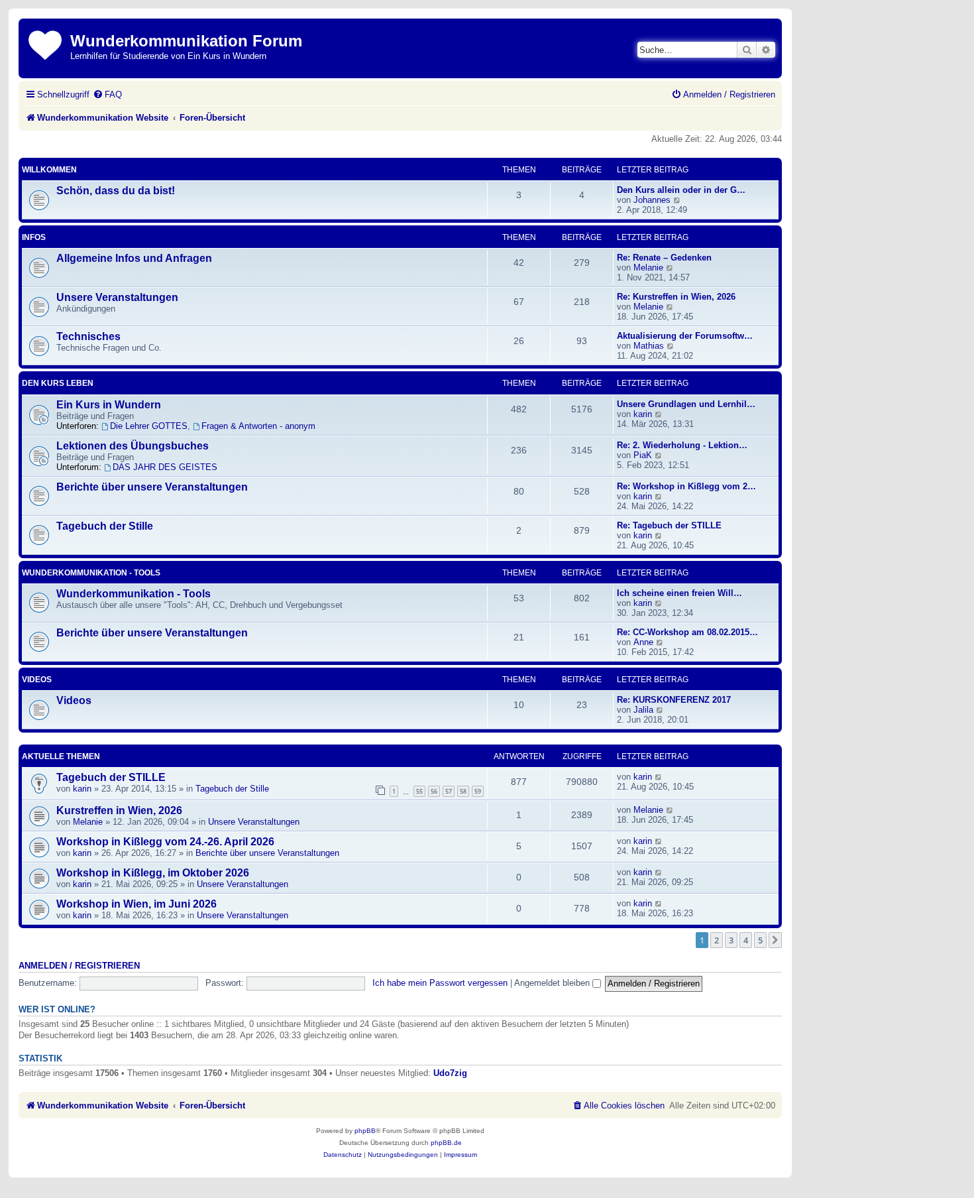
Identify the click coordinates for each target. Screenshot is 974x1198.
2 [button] (716, 940)
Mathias (648, 346)
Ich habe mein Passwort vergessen (440, 983)
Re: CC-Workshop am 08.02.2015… (687, 632)
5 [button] (760, 940)
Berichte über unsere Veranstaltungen (152, 487)
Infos (34, 237)
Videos (37, 679)
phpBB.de (446, 1142)
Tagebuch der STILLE (111, 777)
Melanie (648, 267)
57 (448, 791)
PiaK (642, 455)
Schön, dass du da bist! (115, 190)
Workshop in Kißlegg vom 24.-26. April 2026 (165, 841)
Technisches (88, 336)
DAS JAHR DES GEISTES (165, 467)
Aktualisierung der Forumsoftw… (685, 336)
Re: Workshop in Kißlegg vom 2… (686, 486)
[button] (775, 940)
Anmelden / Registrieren (79, 966)
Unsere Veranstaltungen (117, 297)
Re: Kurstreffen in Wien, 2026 (676, 297)
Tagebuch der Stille (104, 526)
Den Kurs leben (57, 383)
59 (477, 791)
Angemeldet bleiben (553, 983)
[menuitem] (107, 94)
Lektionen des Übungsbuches (132, 445)
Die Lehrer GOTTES (149, 426)
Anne (643, 642)
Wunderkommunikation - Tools (91, 572)
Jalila (643, 710)
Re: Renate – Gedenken (664, 258)
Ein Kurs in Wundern (108, 404)
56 (434, 791)
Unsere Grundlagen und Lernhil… (686, 404)
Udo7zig (450, 1073)
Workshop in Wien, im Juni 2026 (136, 904)
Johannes (652, 200)
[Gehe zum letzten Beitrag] (659, 777)
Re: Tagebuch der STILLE (669, 525)
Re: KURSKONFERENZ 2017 (674, 700)
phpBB (365, 1130)
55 (419, 791)
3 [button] (731, 940)
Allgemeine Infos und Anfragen (134, 258)
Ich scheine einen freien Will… (679, 593)
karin (642, 414)
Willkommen (49, 169)
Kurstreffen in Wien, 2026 (119, 810)
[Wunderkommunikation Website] (46, 43)
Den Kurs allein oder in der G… (681, 190)
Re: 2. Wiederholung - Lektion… (682, 445)
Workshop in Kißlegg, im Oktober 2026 (152, 872)
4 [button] (745, 940)
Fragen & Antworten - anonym (258, 426)
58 (463, 791)
